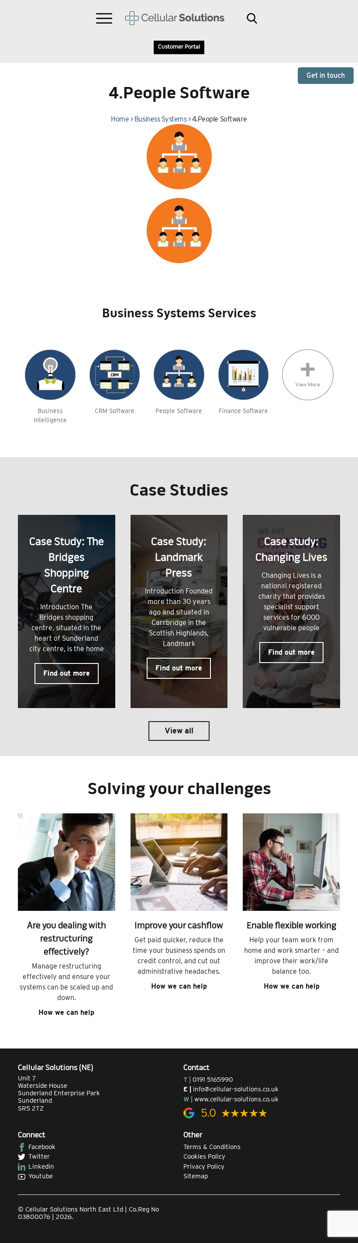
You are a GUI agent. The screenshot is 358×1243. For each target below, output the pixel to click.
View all (179, 730)
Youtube (40, 1176)
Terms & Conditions (212, 1147)
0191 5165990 (213, 1079)
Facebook (41, 1147)
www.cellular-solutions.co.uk (236, 1099)
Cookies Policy (204, 1156)
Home (120, 119)
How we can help (66, 1012)
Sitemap (195, 1176)
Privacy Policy (203, 1166)
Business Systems (160, 119)
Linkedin (41, 1166)
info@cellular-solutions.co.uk (236, 1089)
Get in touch (325, 75)
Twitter (39, 1156)
